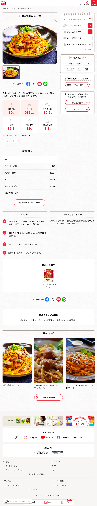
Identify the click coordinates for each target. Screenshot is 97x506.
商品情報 (6, 462)
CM (53, 470)
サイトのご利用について (61, 481)
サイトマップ (34, 489)
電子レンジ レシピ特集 (66, 320)
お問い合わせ (7, 481)
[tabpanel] (30, 42)
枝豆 (86, 68)
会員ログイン (77, 109)
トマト (86, 63)
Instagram (32, 437)
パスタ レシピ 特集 (27, 320)
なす (79, 68)
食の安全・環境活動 (36, 474)
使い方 (89, 49)
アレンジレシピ (12, 8)
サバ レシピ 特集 (45, 320)
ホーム (4, 8)
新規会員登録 (77, 102)
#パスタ (7, 141)
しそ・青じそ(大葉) (73, 63)
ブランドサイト (57, 462)
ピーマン (70, 68)
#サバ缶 (16, 141)
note (80, 437)
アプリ (54, 466)
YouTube (49, 437)
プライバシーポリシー (14, 485)
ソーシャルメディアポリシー (62, 485)
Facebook (65, 437)
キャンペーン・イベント (15, 470)
